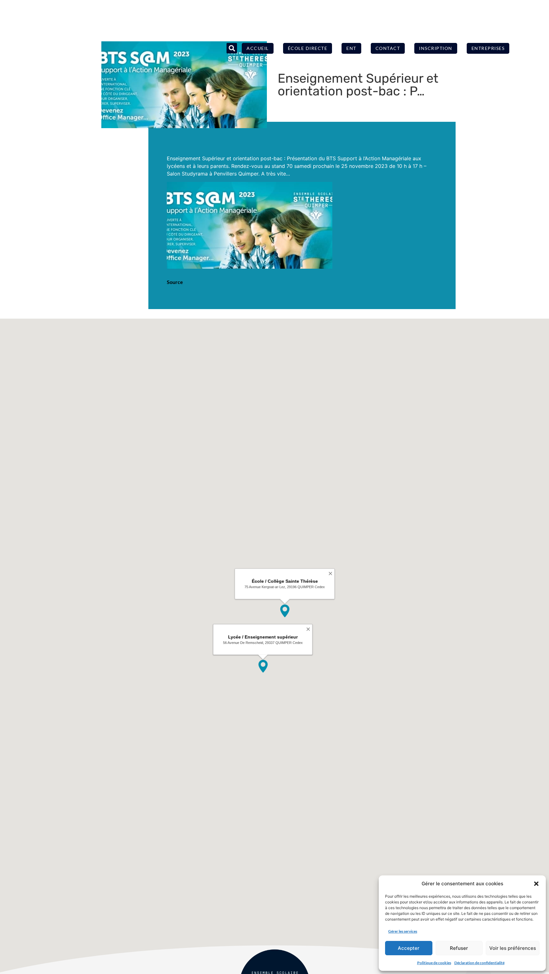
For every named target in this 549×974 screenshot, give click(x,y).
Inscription (435, 48)
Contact (388, 48)
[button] (536, 884)
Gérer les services (402, 931)
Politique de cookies (434, 962)
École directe (308, 48)
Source (175, 282)
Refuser (459, 948)
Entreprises (488, 48)
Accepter (408, 948)
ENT (351, 48)
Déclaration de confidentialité (479, 962)
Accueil (258, 48)
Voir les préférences (512, 948)
